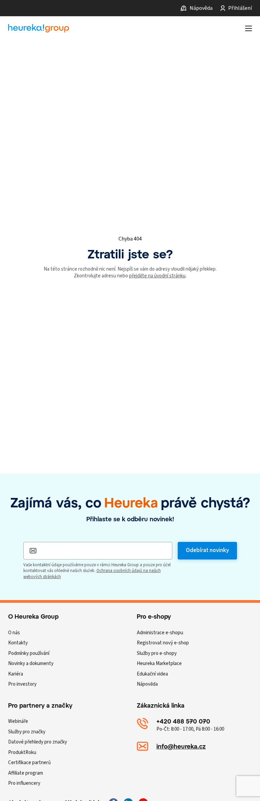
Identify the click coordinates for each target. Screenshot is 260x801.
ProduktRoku (22, 752)
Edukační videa (152, 674)
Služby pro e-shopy (157, 653)
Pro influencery (24, 783)
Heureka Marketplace (159, 663)
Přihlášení (240, 8)
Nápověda (201, 8)
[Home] (38, 28)
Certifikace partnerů (29, 762)
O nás (14, 632)
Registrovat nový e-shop (163, 642)
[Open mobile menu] (248, 28)
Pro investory (22, 684)
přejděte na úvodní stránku (157, 275)
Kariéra (15, 674)
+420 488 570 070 (183, 721)
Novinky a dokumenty (30, 663)
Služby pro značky (26, 731)
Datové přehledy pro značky (37, 742)
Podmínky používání (28, 653)
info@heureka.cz (181, 746)
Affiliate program (25, 773)
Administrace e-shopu (160, 632)
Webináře (18, 721)
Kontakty (18, 642)
